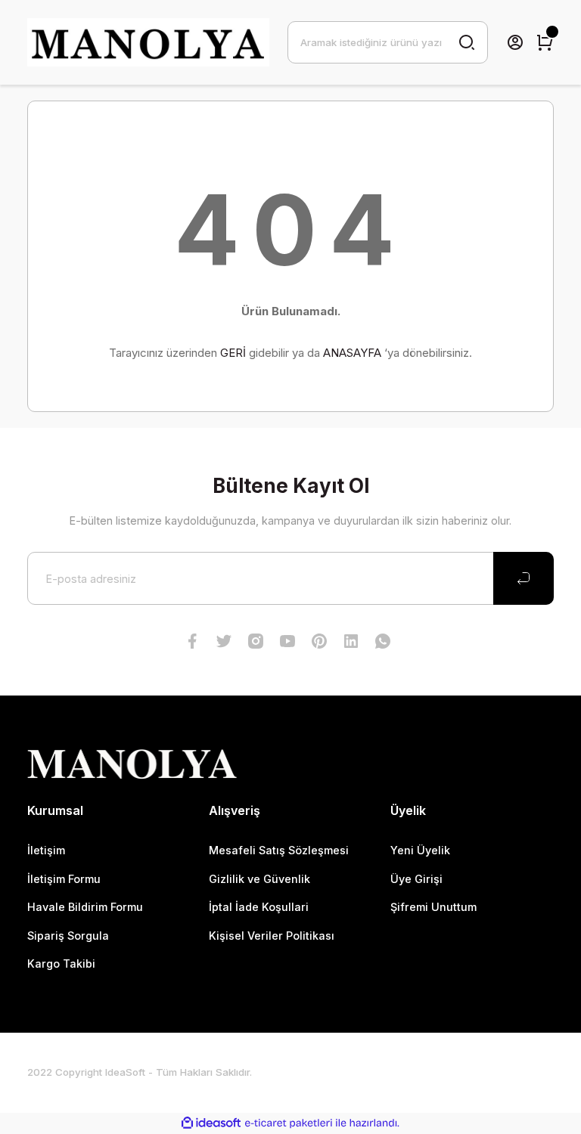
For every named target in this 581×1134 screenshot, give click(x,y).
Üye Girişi (416, 878)
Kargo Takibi (61, 963)
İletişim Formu (64, 878)
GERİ (233, 352)
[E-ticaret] (288, 1123)
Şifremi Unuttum (433, 906)
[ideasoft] (211, 1123)
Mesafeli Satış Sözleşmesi (279, 850)
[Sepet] (545, 42)
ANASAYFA (352, 352)
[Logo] (148, 42)
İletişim (46, 850)
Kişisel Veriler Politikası (271, 935)
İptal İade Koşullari (259, 906)
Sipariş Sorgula (68, 935)
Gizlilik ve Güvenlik (259, 878)
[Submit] (523, 578)
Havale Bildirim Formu (85, 906)
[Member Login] (515, 42)
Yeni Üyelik (420, 850)
